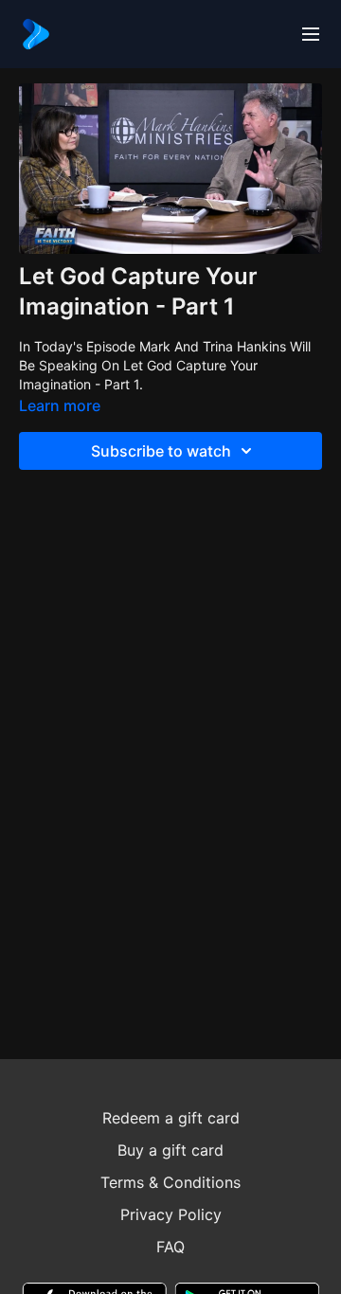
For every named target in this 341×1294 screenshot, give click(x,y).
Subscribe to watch (161, 450)
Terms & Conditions (170, 1182)
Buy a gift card (170, 1150)
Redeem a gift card (171, 1117)
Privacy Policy (171, 1214)
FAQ (170, 1246)
